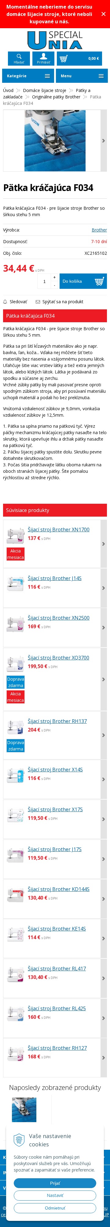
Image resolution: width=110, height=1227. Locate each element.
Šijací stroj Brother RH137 (57, 721)
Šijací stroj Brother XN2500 (59, 617)
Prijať (55, 1183)
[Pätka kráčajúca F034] (55, 141)
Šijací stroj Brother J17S (55, 849)
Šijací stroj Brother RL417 (57, 968)
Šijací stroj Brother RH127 (57, 1048)
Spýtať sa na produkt (62, 301)
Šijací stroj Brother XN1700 (59, 529)
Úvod (8, 90)
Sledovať (18, 301)
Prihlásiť (43, 62)
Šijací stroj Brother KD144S (59, 889)
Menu (66, 75)
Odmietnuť (55, 1208)
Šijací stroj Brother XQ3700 (58, 657)
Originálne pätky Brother (56, 97)
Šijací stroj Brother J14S (55, 578)
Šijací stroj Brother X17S (55, 809)
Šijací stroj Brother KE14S (57, 928)
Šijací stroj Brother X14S (55, 769)
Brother (99, 230)
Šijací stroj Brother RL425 (57, 1008)
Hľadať (19, 62)
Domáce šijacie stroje (44, 90)
